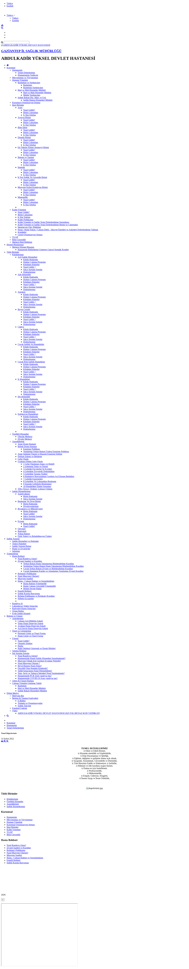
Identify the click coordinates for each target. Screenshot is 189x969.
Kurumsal (11, 67)
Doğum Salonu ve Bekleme (30, 456)
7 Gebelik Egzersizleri (33, 479)
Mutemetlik (23, 197)
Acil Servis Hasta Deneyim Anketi (33, 628)
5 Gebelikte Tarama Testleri (35, 474)
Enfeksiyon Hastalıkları (28, 414)
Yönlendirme (12, 553)
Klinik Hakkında (30, 259)
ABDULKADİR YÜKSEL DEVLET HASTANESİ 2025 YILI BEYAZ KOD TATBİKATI (59, 713)
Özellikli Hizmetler (20, 434)
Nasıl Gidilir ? (29, 267)
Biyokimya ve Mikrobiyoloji (30, 509)
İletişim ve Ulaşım (14, 616)
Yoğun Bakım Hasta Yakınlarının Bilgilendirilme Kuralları (48, 563)
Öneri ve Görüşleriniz (21, 631)
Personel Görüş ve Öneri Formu (32, 633)
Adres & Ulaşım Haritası (23, 681)
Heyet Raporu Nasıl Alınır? (30, 666)
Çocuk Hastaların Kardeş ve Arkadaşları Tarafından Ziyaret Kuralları (53, 571)
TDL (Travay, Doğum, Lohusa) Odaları (35, 489)
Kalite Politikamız (25, 220)
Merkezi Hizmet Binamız (23, 247)
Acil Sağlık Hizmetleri (27, 257)
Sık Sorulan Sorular (20, 653)
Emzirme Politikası (31, 449)
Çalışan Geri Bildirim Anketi (30, 621)
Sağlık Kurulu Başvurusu (29, 593)
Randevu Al (17, 603)
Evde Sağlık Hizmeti (21, 613)
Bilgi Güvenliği (19, 239)
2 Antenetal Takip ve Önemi (35, 466)
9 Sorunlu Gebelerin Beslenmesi (37, 484)
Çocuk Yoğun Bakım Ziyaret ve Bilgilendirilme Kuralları (48, 568)
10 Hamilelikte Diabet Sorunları (37, 486)
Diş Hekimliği (24, 396)
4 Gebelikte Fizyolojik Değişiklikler (39, 471)
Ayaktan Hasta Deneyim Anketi (32, 626)
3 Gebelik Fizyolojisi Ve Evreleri (37, 469)
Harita (20, 646)
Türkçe (10, 3)
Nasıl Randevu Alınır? (27, 558)
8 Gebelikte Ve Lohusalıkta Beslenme (39, 481)
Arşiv (20, 107)
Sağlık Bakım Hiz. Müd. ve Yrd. (32, 97)
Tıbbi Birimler (13, 252)
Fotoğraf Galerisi (19, 708)
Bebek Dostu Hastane (27, 446)
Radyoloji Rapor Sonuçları (24, 608)
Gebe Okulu (23, 459)
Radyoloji (22, 531)
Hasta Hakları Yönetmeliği (34, 583)
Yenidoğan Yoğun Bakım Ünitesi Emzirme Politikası (46, 451)
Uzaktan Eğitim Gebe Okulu (30, 461)
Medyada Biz (18, 696)
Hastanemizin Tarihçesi (28, 75)
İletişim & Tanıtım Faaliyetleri (25, 698)
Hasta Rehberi (18, 556)
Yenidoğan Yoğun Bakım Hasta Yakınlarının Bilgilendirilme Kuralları (53, 566)
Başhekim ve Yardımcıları (29, 82)
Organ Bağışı (18, 611)
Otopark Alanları (25, 643)
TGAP (15, 237)
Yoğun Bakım (24, 534)
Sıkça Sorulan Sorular (32, 269)
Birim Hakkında (30, 496)
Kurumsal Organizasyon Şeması (26, 102)
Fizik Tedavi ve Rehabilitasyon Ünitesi (35, 536)
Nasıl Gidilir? (29, 110)
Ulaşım (15, 638)
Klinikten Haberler (31, 264)
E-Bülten (22, 701)
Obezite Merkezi (25, 436)
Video (14, 711)
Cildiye (21, 327)
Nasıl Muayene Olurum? (28, 576)
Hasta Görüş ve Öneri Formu (30, 636)
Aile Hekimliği (24, 274)
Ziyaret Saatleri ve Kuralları (30, 561)
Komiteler (22, 232)
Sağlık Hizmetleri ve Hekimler (25, 541)
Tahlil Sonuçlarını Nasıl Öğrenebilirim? (35, 671)
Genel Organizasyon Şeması (30, 234)
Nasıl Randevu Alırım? (28, 656)
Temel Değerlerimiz (26, 72)
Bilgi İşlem (22, 127)
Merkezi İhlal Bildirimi (22, 242)
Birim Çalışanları (30, 112)
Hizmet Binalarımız (15, 244)
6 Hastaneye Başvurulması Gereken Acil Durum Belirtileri (48, 476)
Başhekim (27, 85)
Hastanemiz (17, 70)
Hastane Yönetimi (20, 80)
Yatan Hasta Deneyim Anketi (30, 623)
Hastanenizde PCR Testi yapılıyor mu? (35, 676)
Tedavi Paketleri (19, 544)
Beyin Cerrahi (24, 309)
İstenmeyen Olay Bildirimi (29, 227)
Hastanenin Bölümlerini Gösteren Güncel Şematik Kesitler (43, 249)
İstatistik (21, 167)
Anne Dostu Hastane (27, 444)
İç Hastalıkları (24, 379)
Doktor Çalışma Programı (34, 262)
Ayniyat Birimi (24, 117)
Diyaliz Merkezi (25, 439)
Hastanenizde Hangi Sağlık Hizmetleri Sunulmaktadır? (41, 658)
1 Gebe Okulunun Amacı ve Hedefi (38, 464)
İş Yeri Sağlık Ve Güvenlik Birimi (32, 177)
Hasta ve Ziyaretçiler (21, 549)
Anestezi (21, 292)
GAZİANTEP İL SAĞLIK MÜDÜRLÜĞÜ (31, 51)
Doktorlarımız (29, 272)
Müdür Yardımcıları (31, 95)
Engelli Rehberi (24, 591)
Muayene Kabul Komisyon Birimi (33, 187)
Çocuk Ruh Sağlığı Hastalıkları (31, 362)
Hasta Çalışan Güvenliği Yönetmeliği (39, 586)
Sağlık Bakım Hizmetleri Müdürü (37, 100)
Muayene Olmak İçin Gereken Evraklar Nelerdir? (39, 661)
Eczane (21, 521)
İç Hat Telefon (29, 115)
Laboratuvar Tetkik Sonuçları (25, 606)
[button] (11, 15)
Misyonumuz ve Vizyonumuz (25, 77)
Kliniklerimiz (18, 254)
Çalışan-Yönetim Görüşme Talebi (27, 683)
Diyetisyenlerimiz (31, 506)
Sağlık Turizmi (13, 539)
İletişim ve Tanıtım (26, 157)
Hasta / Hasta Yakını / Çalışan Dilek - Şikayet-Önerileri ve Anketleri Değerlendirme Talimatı (58, 229)
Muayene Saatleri (25, 578)
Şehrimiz (16, 551)
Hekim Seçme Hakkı (32, 588)
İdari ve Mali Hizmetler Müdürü (32, 90)
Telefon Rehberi (19, 651)
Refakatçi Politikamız (27, 573)
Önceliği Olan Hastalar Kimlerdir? (33, 668)
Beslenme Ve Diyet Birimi (29, 501)
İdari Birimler (18, 105)
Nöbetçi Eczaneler (26, 598)
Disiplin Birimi (24, 137)
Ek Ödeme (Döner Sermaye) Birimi (33, 147)
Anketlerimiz (18, 618)
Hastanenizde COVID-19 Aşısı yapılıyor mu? (38, 678)
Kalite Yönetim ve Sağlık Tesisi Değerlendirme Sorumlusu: (43, 222)
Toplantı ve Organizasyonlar (30, 703)
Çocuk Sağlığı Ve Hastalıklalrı (31, 344)
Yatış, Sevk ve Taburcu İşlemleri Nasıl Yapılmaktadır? (41, 673)
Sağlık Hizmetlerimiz (21, 491)
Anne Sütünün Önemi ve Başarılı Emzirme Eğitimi (40, 454)
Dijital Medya (13, 693)
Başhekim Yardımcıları (33, 87)
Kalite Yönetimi (19, 210)
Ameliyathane (24, 494)
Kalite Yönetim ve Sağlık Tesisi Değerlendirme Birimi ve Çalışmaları (48, 224)
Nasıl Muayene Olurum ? (29, 663)
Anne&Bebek (18, 441)
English (10, 6)
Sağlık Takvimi (24, 706)
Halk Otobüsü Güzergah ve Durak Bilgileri (36, 648)
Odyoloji (21, 529)
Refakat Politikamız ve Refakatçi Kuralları (36, 596)
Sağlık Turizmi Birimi (21, 546)
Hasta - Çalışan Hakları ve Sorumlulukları (36, 581)
